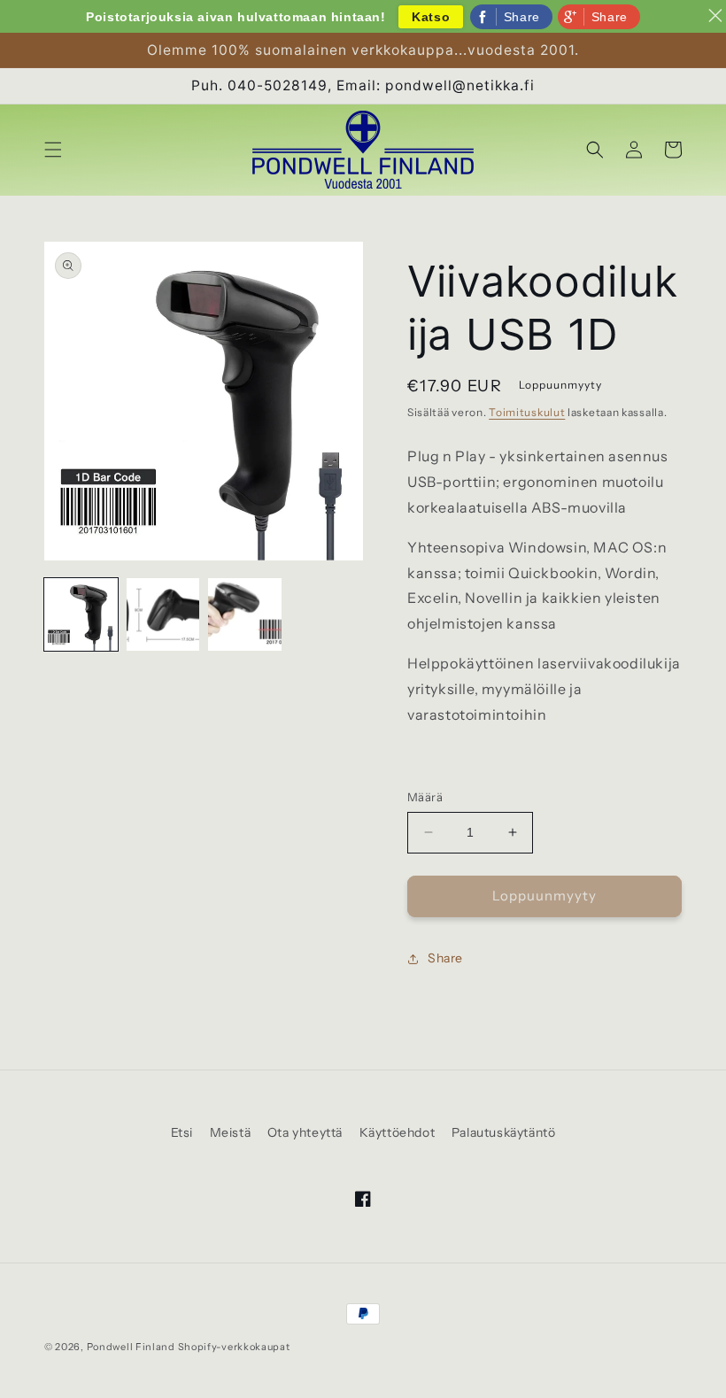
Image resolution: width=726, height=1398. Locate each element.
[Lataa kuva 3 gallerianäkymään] (245, 615)
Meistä (230, 1132)
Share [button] (445, 958)
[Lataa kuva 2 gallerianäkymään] (163, 615)
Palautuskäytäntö (504, 1132)
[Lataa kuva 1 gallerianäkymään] (81, 615)
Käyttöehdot (397, 1132)
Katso (431, 17)
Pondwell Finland (131, 1346)
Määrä (425, 797)
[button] (53, 149)
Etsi (182, 1132)
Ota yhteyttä (305, 1132)
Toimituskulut (527, 412)
